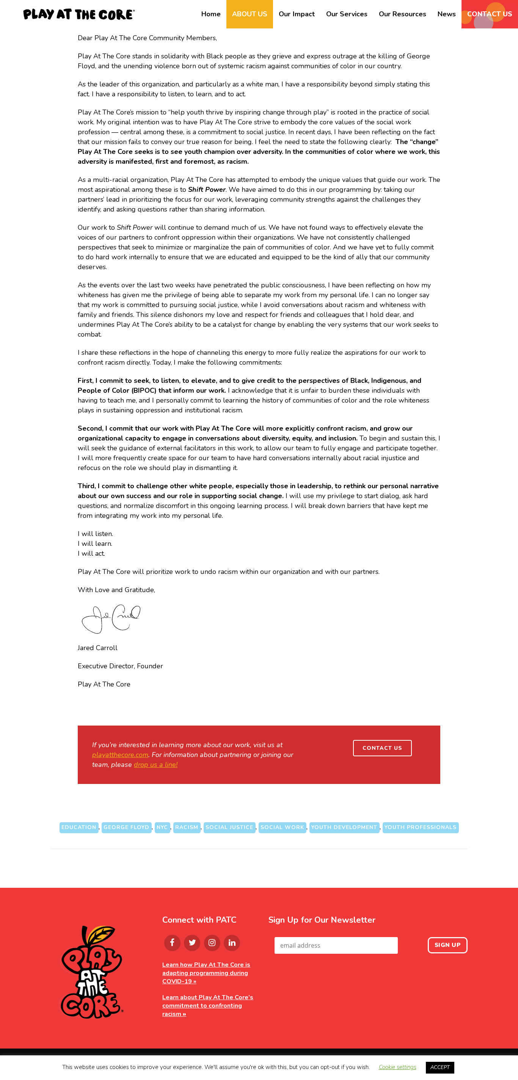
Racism (186, 827)
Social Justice (229, 827)
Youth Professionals (421, 827)
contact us (382, 748)
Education (78, 827)
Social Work (282, 827)
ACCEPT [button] (440, 1067)
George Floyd (126, 827)
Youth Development (344, 827)
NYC (162, 827)
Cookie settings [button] (397, 1067)
